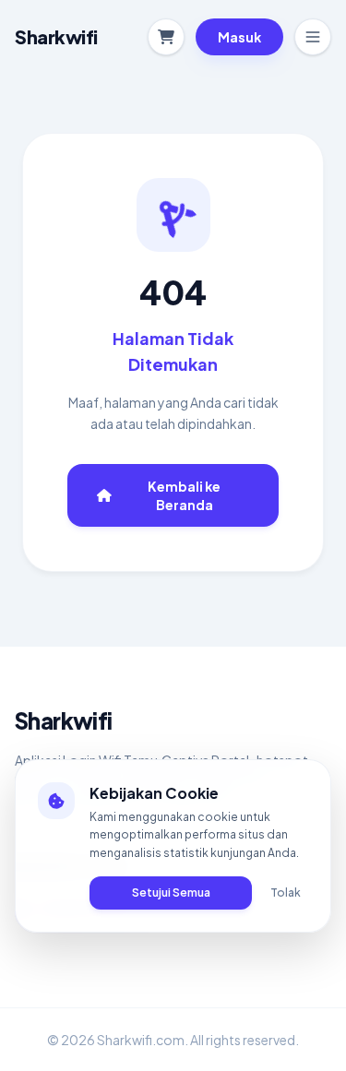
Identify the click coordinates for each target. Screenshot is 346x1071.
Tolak (285, 892)
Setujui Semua (171, 892)
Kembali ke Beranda (184, 495)
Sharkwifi (64, 720)
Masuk (239, 37)
